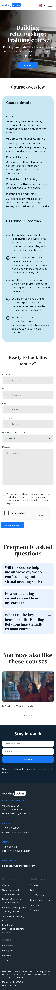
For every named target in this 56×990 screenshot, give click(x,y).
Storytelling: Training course (13, 918)
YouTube (7, 960)
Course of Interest (11, 389)
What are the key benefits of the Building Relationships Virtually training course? (24, 621)
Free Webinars (37, 895)
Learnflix (34, 905)
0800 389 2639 (11, 805)
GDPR (31, 971)
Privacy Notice (20, 971)
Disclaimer (7, 971)
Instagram (7, 950)
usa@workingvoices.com (15, 832)
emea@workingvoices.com (17, 813)
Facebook (7, 945)
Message (6, 447)
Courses (6, 885)
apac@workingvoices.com (16, 850)
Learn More (28, 65)
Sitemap (40, 971)
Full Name (7, 374)
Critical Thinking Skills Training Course (14, 909)
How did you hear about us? (14, 432)
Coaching (35, 885)
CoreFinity (17, 985)
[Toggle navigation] (50, 5)
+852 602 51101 (10, 847)
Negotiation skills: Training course (11, 900)
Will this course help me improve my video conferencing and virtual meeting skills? (23, 574)
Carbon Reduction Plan (20, 974)
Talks (32, 890)
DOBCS (19, 982)
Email (5, 403)
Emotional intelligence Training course (13, 929)
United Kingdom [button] (41, 5)
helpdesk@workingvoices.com (18, 865)
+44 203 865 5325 (12, 809)
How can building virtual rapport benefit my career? (24, 598)
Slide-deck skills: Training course (11, 892)
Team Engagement (40, 900)
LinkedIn (6, 955)
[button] (24, 715)
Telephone (7, 418)
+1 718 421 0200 (10, 828)
